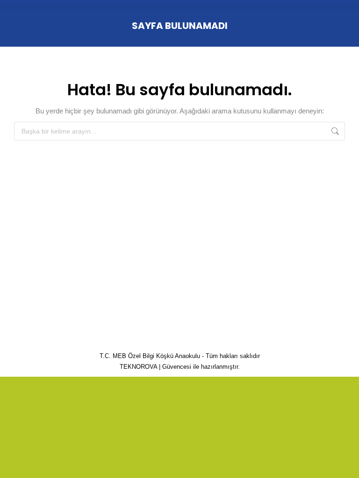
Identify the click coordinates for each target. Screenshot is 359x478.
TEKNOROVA (138, 366)
